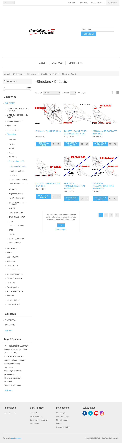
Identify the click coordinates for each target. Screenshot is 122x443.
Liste (117, 93)
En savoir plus (61, 229)
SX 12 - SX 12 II (15, 243)
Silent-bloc (11, 283)
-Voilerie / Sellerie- (17, 171)
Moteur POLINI (12, 265)
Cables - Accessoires (15, 278)
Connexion (83, 2)
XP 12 (11, 221)
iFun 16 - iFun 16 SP (16, 161)
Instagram (102, 413)
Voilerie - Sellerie (13, 300)
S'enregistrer (72, 2)
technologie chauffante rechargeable (13, 372)
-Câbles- (13, 175)
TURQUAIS (10, 325)
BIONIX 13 (13, 189)
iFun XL (11, 144)
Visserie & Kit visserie (15, 274)
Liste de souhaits (62, 427)
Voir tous (8, 331)
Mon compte (61, 413)
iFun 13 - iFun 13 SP (16, 198)
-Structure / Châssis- (18, 167)
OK (61, 225)
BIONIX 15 (13, 157)
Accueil (42, 63)
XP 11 (11, 230)
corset (6, 360)
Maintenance (12, 248)
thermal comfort (12, 378)
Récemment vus (36, 416)
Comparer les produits (38, 420)
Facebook (84, 413)
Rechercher (88, 34)
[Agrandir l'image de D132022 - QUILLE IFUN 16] (48, 114)
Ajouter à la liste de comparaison (53, 144)
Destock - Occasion (14, 304)
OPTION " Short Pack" (18, 184)
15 (5, 346)
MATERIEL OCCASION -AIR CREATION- (17, 110)
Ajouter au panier (43, 144)
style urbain (8, 367)
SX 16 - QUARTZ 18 (16, 238)
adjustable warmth (18, 345)
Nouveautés (34, 423)
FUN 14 (11, 234)
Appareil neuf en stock (15, 121)
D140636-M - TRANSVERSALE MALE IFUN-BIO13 (103, 186)
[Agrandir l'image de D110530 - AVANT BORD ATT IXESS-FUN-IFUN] (77, 114)
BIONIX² (12, 148)
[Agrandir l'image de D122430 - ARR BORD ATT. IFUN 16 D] (105, 114)
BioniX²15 (12, 140)
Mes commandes (62, 416)
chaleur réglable (10, 353)
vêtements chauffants (12, 385)
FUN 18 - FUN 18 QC (17, 226)
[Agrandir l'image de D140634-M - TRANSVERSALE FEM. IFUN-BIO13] (77, 166)
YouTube (96, 413)
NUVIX (11, 152)
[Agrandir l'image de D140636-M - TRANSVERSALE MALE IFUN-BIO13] (105, 166)
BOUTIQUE (57, 63)
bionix (25, 349)
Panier (58, 423)
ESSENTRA (10, 320)
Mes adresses (61, 420)
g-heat (14, 360)
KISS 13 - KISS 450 (16, 213)
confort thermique (13, 356)
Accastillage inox (13, 287)
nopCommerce (16, 438)
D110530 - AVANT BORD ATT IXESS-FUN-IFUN (75, 132)
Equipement (11, 125)
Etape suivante (117, 215)
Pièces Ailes (11, 134)
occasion (22, 360)
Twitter (90, 413)
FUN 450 (12, 208)
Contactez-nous (76, 63)
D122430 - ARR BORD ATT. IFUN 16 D (105, 132)
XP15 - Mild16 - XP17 (17, 217)
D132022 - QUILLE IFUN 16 (48, 131)
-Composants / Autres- (18, 179)
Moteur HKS (11, 261)
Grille (113, 93)
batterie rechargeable (12, 349)
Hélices (9, 253)
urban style (8, 382)
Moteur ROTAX (12, 257)
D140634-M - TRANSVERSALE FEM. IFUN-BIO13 (74, 186)
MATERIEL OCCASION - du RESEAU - (17, 116)
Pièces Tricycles (13, 130)
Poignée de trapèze (16, 194)
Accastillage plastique (15, 291)
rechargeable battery (12, 364)
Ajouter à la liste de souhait (58, 144)
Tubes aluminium (13, 270)
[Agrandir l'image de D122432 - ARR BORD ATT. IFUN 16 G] (48, 166)
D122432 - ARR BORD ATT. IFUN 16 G (48, 184)
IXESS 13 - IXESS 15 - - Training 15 (18, 203)
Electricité (10, 296)
